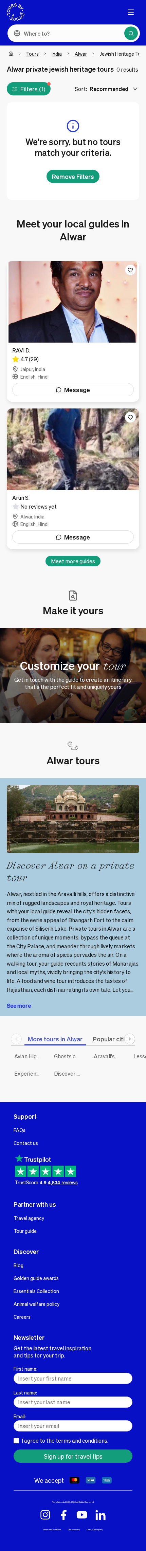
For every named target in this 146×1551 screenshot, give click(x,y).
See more (19, 1005)
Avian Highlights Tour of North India (29, 1056)
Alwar (81, 54)
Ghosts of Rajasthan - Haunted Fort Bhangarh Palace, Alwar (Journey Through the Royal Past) (69, 1056)
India (57, 54)
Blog (18, 1265)
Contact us (26, 1143)
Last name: (25, 1392)
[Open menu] (130, 12)
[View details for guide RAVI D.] (73, 331)
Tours (32, 54)
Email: (20, 1416)
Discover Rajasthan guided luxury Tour (69, 1073)
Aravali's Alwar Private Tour (108, 1056)
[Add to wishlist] (130, 269)
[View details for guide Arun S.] (73, 478)
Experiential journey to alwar (29, 1073)
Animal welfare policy (36, 1304)
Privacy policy (74, 1529)
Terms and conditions (52, 1529)
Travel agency (29, 1218)
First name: (25, 1369)
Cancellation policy (95, 1529)
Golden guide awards (36, 1278)
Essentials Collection (36, 1291)
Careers (22, 1317)
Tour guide (25, 1231)
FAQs (19, 1130)
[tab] (55, 1038)
